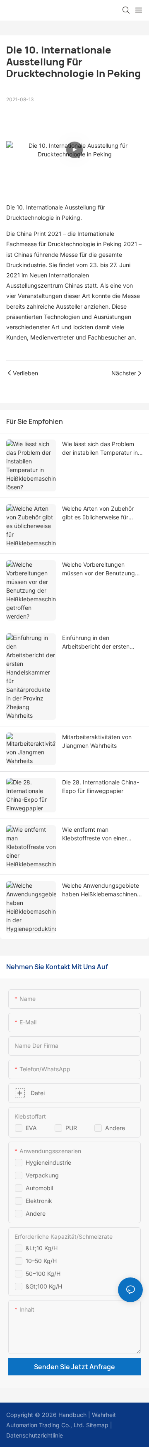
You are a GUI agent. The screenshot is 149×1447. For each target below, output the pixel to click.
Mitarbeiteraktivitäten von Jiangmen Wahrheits (97, 741)
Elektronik (39, 1200)
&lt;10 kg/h (42, 1248)
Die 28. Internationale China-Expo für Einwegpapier (100, 786)
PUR (71, 1127)
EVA (31, 1127)
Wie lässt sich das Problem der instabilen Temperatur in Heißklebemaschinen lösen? (100, 448)
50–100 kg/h (43, 1273)
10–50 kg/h (41, 1260)
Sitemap (96, 1424)
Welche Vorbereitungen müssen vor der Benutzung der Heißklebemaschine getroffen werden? (98, 569)
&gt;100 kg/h (44, 1286)
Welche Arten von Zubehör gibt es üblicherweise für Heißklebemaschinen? (98, 513)
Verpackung (42, 1175)
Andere (115, 1127)
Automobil (39, 1187)
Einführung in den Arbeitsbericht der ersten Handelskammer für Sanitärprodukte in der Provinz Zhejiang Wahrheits (98, 642)
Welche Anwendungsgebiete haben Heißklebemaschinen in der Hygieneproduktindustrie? (100, 890)
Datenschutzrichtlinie (34, 1435)
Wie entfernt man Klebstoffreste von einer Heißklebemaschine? (94, 834)
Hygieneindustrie (48, 1162)
